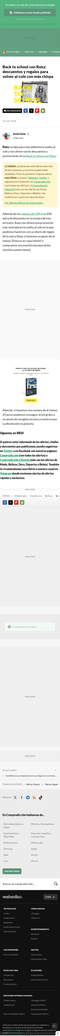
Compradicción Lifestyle (15, 460)
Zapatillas (43, 51)
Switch (34, 854)
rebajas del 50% (31, 213)
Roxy (50, 495)
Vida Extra (35, 918)
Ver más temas (12, 871)
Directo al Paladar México (14, 1014)
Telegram (33, 177)
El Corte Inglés (13, 51)
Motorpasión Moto (39, 959)
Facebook (25, 110)
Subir (48, 897)
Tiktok (40, 796)
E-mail (43, 110)
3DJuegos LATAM (38, 1000)
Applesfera (8, 922)
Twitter (31, 110)
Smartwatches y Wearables (11, 835)
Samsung (8, 848)
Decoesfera (8, 979)
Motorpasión (36, 954)
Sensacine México (38, 1005)
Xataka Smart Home (12, 927)
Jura (6, 861)
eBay (6, 854)
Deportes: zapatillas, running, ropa (41, 835)
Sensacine (35, 934)
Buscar (56, 884)
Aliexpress (29, 51)
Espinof (34, 938)
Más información (16, 1033)
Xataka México (10, 1000)
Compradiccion (10, 984)
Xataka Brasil (9, 1005)
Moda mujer (21, 495)
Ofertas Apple (51, 784)
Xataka (6, 913)
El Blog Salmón (37, 975)
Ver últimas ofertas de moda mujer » (24, 202)
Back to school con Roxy (41, 156)
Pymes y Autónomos (39, 979)
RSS (34, 796)
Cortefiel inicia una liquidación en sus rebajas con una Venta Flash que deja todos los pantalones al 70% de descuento (31, 776)
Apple (34, 848)
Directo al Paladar (11, 954)
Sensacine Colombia (39, 1009)
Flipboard (37, 110)
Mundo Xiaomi (10, 931)
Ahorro (34, 861)
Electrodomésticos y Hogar (14, 826)
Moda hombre (11, 842)
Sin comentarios (14, 110)
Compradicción (42, 181)
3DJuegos (35, 913)
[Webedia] (12, 899)
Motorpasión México (40, 1014)
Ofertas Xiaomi (33, 784)
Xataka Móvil (9, 918)
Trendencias (36, 495)
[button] (21, 134)
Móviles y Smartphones (42, 824)
